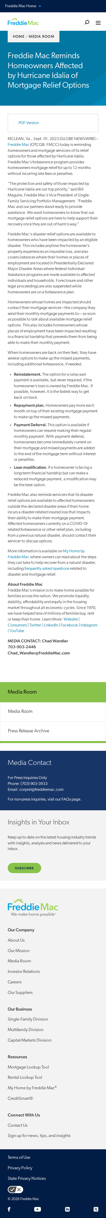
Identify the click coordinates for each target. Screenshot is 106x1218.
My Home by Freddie (32, 1088)
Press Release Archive (28, 731)
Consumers (17, 625)
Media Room (20, 712)
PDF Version (29, 123)
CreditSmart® (20, 1098)
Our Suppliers (20, 993)
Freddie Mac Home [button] (39, 6)
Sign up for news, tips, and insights (39, 1136)
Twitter (35, 625)
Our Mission (19, 951)
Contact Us (18, 1125)
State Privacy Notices (27, 1178)
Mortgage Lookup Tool (28, 1067)
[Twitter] (96, 1209)
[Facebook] (9, 1209)
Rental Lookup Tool (25, 1077)
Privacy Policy (20, 1168)
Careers (15, 982)
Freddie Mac (18, 145)
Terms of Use (19, 1157)
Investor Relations (24, 972)
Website (71, 619)
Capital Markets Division (29, 1040)
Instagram (89, 625)
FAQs (66, 799)
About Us (16, 940)
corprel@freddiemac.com (41, 790)
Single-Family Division (28, 1019)
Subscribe (24, 868)
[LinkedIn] (67, 1209)
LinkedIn (51, 625)
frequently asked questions (46, 569)
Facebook (69, 625)
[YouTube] (37, 1209)
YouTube (17, 631)
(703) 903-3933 (34, 784)
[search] (87, 21)
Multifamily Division (25, 1030)
